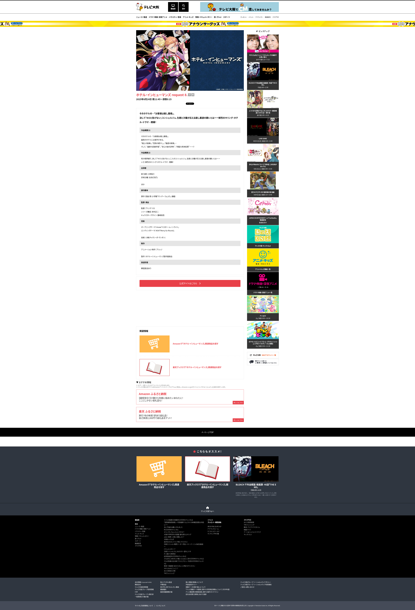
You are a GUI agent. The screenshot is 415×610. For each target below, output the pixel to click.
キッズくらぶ (248, 534)
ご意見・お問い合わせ (247, 587)
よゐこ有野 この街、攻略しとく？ (174, 537)
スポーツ (138, 541)
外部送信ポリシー (191, 584)
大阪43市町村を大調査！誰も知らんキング (177, 534)
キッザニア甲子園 (213, 534)
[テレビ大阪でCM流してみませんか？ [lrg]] (239, 11)
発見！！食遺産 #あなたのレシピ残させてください (179, 566)
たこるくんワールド (213, 531)
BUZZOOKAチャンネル (171, 530)
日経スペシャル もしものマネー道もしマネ (177, 551)
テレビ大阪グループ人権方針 (144, 594)
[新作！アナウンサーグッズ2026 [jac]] (207, 24)
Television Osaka (260, 605)
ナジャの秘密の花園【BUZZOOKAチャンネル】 (178, 520)
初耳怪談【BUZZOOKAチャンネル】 (175, 556)
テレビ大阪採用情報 (141, 587)
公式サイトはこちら (188, 283)
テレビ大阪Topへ (207, 511)
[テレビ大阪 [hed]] (147, 7)
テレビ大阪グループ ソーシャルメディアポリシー (255, 582)
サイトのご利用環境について (144, 605)
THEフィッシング (169, 573)
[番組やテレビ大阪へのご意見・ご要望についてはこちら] (263, 364)
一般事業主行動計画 (141, 596)
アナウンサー (259, 17)
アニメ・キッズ (139, 534)
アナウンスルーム (213, 529)
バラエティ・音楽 (140, 531)
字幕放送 (163, 584)
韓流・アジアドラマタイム (252, 527)
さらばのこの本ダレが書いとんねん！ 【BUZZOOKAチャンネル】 (184, 559)
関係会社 (138, 584)
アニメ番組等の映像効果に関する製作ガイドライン (202, 592)
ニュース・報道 (139, 526)
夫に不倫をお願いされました (173, 527)
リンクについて (160, 605)
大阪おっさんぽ (169, 539)
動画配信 (268, 17)
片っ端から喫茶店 (170, 554)
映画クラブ (247, 530)
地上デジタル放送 (166, 582)
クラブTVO (275, 17)
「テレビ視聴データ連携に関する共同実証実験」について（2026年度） (208, 589)
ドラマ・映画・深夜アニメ (142, 529)
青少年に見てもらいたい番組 (169, 587)
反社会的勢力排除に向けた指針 (196, 594)
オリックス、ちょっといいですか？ (174, 532)
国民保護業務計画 (166, 592)
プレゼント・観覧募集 (214, 522)
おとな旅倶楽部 (249, 522)
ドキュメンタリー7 (169, 549)
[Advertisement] (190, 308)
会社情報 (143, 582)
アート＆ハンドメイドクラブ (252, 532)
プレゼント (243, 17)
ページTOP (209, 432)
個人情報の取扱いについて (194, 582)
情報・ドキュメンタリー (142, 536)
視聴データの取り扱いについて (196, 587)
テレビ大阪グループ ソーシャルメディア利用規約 (256, 584)
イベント (250, 17)
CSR (136, 592)
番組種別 (163, 589)
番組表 (137, 520)
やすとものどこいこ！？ (171, 568)
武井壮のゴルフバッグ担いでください (176, 542)
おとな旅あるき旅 (169, 571)
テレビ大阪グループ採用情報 (144, 589)
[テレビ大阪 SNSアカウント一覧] (263, 358)
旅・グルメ (138, 538)
